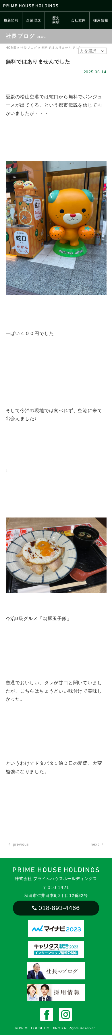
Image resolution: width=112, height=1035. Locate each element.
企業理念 (33, 20)
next (95, 844)
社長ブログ (28, 47)
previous (21, 844)
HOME (11, 47)
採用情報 (100, 20)
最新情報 (11, 20)
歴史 (56, 20)
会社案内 (78, 20)
